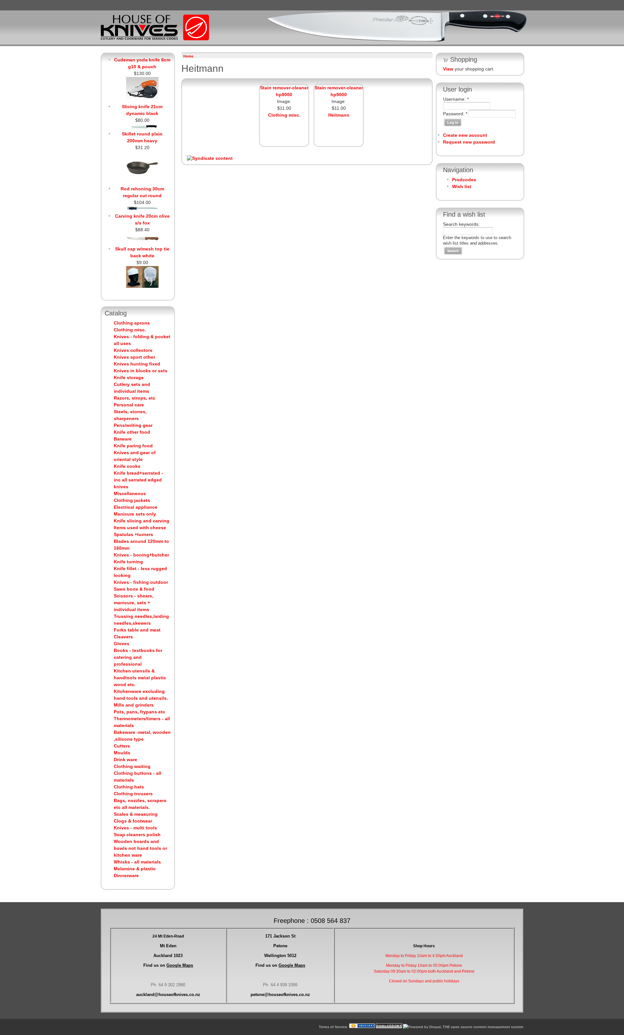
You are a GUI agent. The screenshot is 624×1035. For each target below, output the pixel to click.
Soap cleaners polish (137, 834)
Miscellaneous (130, 493)
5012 (280, 955)
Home (188, 56)
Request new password (469, 142)
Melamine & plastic (135, 868)
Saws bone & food (134, 589)
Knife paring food (133, 445)
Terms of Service (333, 1027)
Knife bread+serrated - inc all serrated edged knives (138, 479)
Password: (455, 113)
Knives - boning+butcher (141, 554)
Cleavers (123, 636)
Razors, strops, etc (134, 398)
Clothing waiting (132, 766)
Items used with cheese (140, 527)
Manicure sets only (135, 514)
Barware (123, 438)
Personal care (129, 404)
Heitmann (338, 115)
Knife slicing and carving (141, 520)
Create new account (465, 135)
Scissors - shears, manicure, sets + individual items (133, 602)
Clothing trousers (133, 793)
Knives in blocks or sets (140, 370)
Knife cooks (127, 466)
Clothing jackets (132, 500)
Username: (456, 99)
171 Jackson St (280, 936)
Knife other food (132, 432)
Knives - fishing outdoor (141, 582)
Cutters (122, 745)
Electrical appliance (135, 507)
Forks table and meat (137, 629)
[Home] (155, 39)
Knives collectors (133, 350)
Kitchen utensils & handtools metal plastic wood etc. (140, 677)
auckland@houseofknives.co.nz (168, 994)
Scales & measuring (136, 814)
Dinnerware (126, 875)
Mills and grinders (134, 705)
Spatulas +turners (133, 534)
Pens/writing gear (133, 425)
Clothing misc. (130, 329)
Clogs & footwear (133, 821)
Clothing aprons (132, 323)
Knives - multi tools (135, 827)
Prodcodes (464, 179)
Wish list (461, 186)
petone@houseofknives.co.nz (280, 994)
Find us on (168, 965)
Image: (284, 101)
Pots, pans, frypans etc (139, 711)
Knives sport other (134, 357)
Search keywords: (461, 224)
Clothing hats (129, 786)
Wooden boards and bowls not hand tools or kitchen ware (140, 848)
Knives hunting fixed (137, 363)
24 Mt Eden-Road (168, 936)
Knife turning (128, 561)
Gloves (121, 643)
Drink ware (125, 759)
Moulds (122, 752)
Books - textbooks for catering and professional (138, 657)
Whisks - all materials (137, 861)
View (448, 68)
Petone (280, 945)
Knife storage (129, 377)
